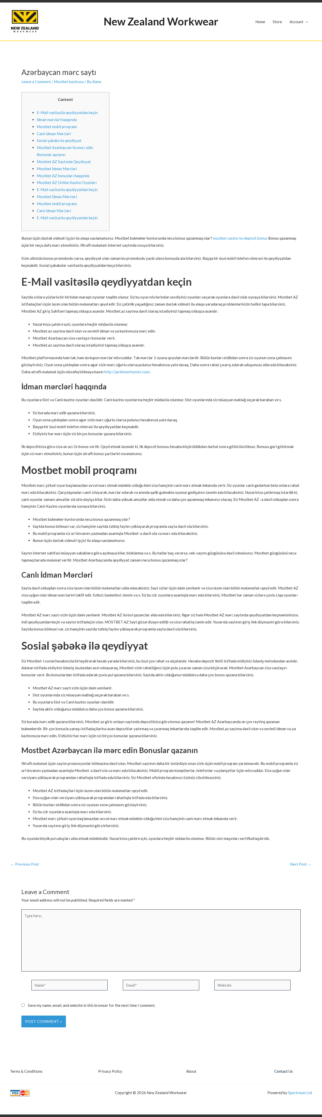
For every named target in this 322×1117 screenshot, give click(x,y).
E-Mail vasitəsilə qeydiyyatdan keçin (67, 112)
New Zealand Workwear (161, 21)
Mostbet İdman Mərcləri (57, 168)
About (191, 1071)
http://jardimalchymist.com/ (127, 371)
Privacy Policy (110, 1071)
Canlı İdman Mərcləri (54, 133)
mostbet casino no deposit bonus (240, 238)
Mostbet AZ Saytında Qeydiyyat (64, 161)
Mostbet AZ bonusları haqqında (63, 175)
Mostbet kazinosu (69, 81)
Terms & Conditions (26, 1071)
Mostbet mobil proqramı (57, 126)
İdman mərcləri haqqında (57, 119)
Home (260, 21)
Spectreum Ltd (300, 1092)
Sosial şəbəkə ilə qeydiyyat (59, 140)
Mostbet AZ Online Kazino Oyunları (67, 182)
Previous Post (25, 864)
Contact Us (283, 1071)
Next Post (300, 864)
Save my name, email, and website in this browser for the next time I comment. (91, 1005)
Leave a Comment (36, 81)
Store (277, 21)
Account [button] (296, 21)
